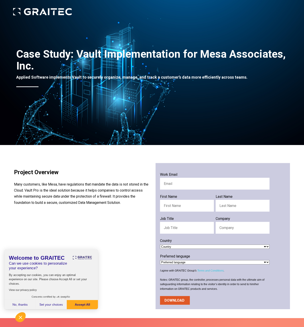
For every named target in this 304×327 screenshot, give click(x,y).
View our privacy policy (23, 290)
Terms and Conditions (210, 270)
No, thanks (20, 304)
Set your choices (51, 304)
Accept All (82, 304)
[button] (20, 317)
